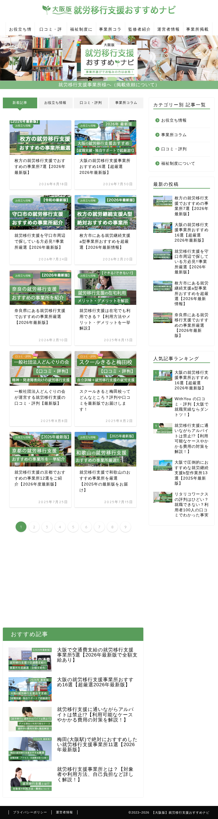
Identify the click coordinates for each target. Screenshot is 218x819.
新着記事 (19, 103)
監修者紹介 (139, 29)
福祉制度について (81, 31)
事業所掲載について (197, 31)
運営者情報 (168, 29)
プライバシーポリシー (30, 812)
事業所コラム (110, 31)
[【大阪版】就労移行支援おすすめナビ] (109, 16)
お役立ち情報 (20, 31)
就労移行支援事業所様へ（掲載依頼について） (109, 84)
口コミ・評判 (50, 31)
